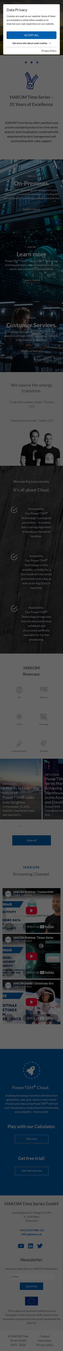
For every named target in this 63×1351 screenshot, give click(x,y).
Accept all (31, 35)
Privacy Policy (48, 50)
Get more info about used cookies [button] (29, 43)
